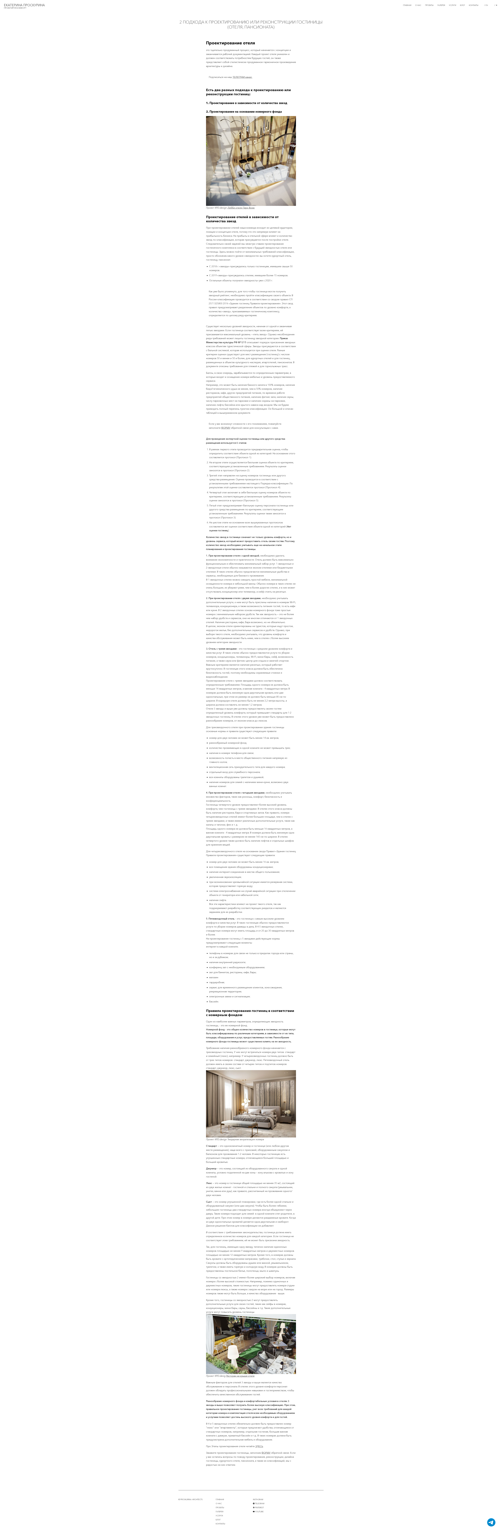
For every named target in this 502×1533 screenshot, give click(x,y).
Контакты (473, 5)
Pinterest (259, 1507)
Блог (462, 5)
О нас (418, 5)
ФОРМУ (225, 427)
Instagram (258, 1499)
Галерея (441, 5)
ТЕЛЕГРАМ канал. (242, 77)
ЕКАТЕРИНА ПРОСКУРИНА (24, 5)
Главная (407, 5)
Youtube (259, 1511)
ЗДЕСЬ (259, 1446)
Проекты (429, 5)
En (487, 5)
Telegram (259, 1503)
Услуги (452, 5)
